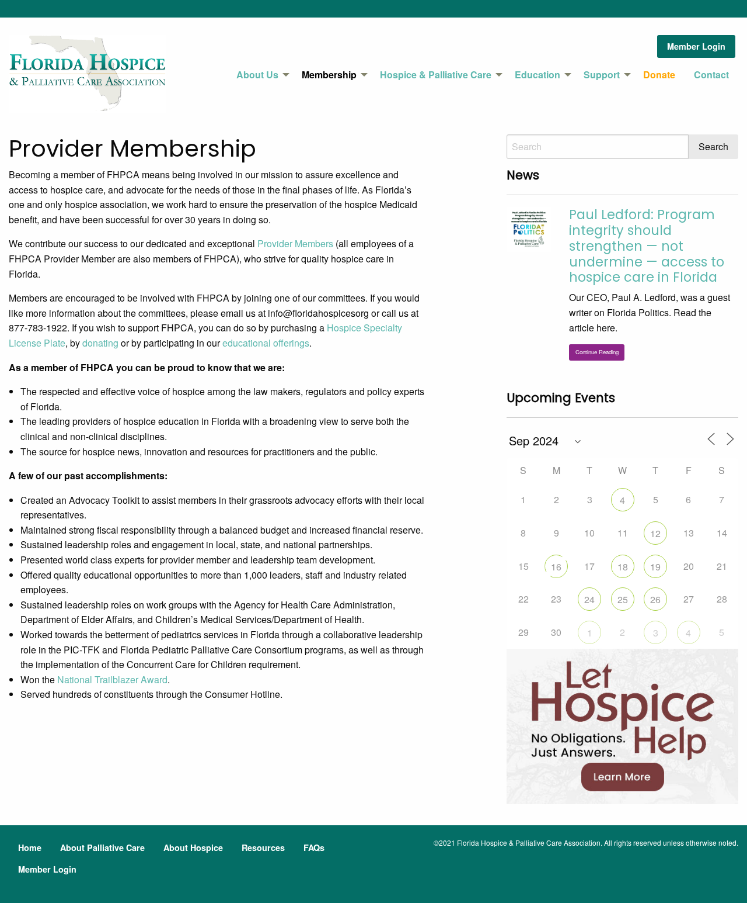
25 (622, 599)
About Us (257, 74)
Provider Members (295, 243)
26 (655, 599)
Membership (329, 74)
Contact (711, 74)
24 (589, 599)
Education (537, 74)
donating (100, 343)
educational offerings (265, 343)
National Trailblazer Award (112, 679)
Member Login (696, 46)
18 (622, 566)
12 (655, 533)
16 (556, 566)
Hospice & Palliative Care (435, 74)
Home (29, 847)
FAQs (313, 847)
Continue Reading (597, 352)
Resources (263, 847)
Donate (659, 74)
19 (655, 566)
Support (602, 74)
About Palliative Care (102, 847)
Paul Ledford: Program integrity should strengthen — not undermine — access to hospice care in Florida (646, 246)
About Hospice (193, 847)
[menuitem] (259, 75)
